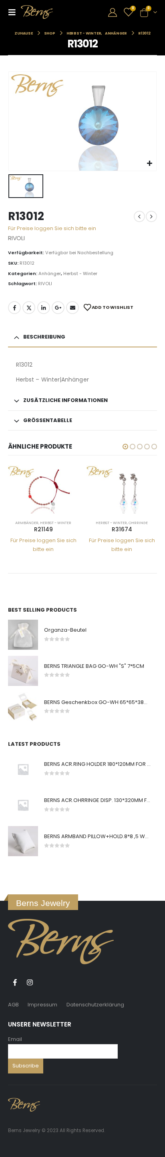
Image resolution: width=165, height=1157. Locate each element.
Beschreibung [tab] (44, 337)
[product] (43, 489)
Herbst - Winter (80, 273)
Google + (58, 307)
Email (15, 1039)
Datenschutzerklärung (95, 1004)
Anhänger (49, 273)
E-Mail (72, 307)
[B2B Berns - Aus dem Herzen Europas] (37, 12)
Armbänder (26, 522)
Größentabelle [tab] (47, 420)
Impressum (42, 1004)
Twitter (28, 307)
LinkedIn (43, 307)
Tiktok (44, 982)
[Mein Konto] (112, 12)
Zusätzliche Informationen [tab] (65, 400)
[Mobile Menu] (14, 12)
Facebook (14, 307)
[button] (125, 446)
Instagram (30, 982)
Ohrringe (138, 522)
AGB (13, 1004)
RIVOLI (45, 283)
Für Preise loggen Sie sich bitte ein (52, 228)
